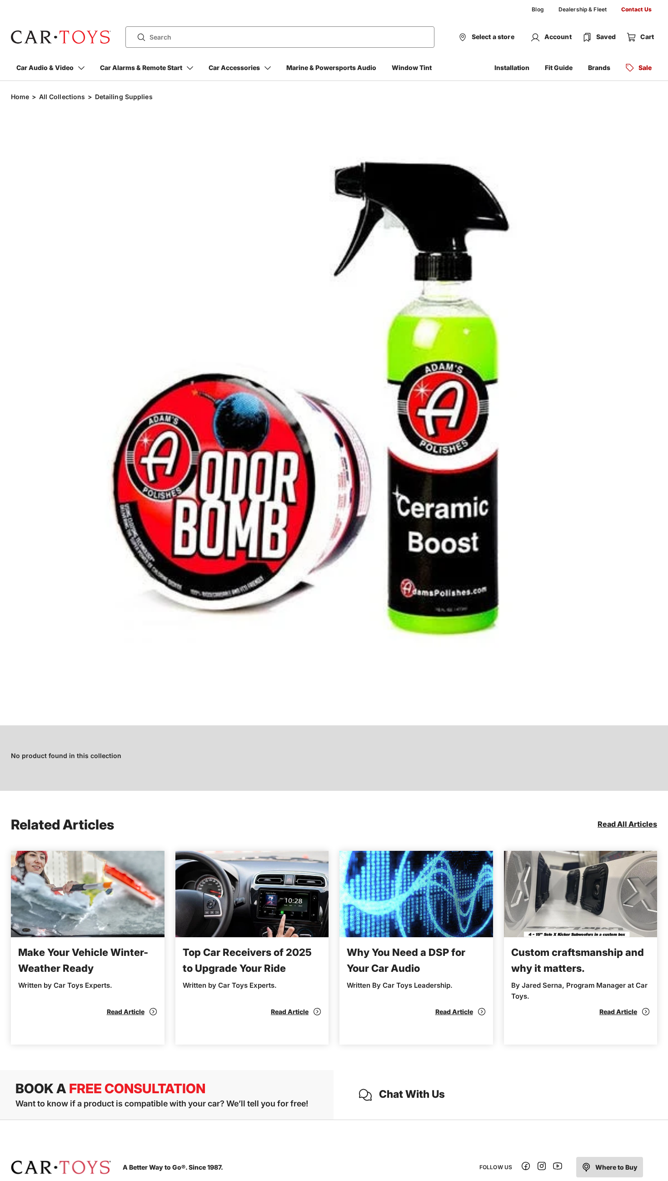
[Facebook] (525, 1167)
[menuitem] (537, 9)
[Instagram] (541, 1167)
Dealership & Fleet (582, 9)
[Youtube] (557, 1167)
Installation (511, 67)
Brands (599, 67)
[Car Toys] (61, 37)
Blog (537, 9)
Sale (645, 67)
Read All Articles (627, 824)
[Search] (138, 37)
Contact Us (636, 9)
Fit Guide (559, 67)
